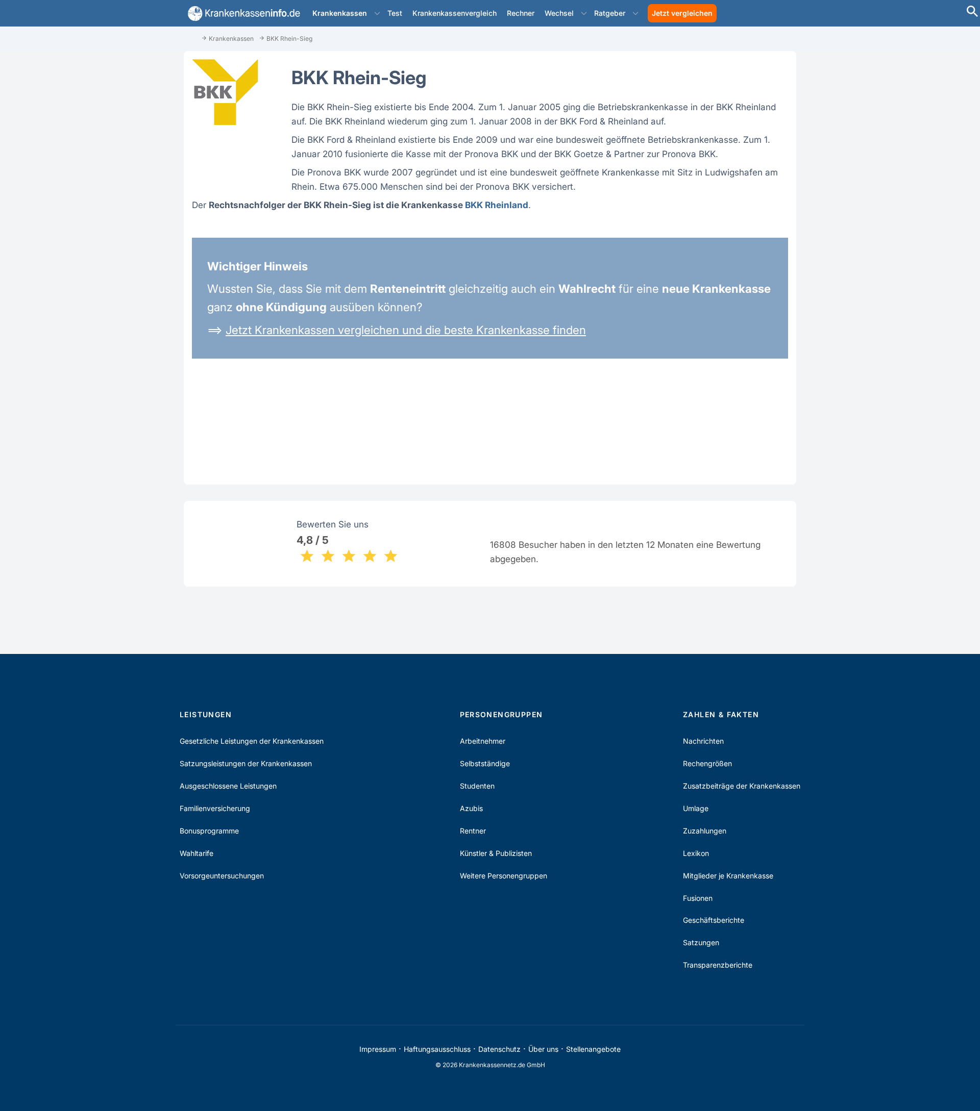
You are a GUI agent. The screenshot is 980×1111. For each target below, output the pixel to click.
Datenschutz (499, 1049)
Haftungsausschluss (437, 1049)
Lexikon (696, 853)
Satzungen (701, 942)
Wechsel (559, 13)
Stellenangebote (593, 1049)
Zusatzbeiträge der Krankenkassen (741, 785)
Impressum (377, 1049)
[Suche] (972, 12)
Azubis (471, 808)
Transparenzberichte (717, 965)
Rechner (520, 13)
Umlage (695, 808)
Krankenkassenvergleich (454, 13)
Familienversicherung (215, 808)
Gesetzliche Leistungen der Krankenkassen (252, 741)
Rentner (473, 830)
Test (394, 13)
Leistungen (206, 714)
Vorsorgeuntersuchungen (222, 875)
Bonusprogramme (209, 830)
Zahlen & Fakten (721, 714)
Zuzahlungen (704, 830)
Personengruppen (501, 714)
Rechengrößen (707, 763)
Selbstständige (485, 763)
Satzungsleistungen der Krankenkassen (246, 763)
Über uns (543, 1049)
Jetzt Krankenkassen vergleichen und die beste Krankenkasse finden (406, 330)
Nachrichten (703, 741)
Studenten (477, 785)
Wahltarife (196, 853)
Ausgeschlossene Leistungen (228, 785)
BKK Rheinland (496, 204)
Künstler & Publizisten (496, 853)
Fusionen (698, 898)
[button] (377, 13)
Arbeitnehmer (482, 741)
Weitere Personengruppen (503, 875)
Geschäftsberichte (713, 920)
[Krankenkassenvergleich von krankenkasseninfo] (242, 13)
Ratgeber (609, 13)
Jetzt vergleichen (682, 13)
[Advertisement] (934, 189)
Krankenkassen (339, 13)
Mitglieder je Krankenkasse (728, 875)
